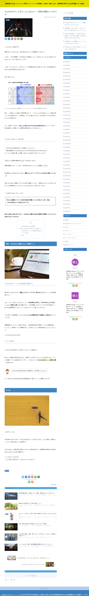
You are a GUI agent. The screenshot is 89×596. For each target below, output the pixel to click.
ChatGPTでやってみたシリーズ (73, 223)
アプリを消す (25, 233)
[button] (85, 13)
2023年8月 (67, 125)
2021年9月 (67, 179)
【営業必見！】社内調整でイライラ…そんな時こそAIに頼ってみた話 (75, 42)
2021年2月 (67, 204)
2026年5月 (67, 61)
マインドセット (69, 234)
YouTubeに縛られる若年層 (28, 226)
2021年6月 (67, 190)
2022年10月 (68, 143)
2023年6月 (67, 133)
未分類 (66, 241)
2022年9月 (67, 147)
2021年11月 (68, 172)
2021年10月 (68, 175)
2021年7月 (67, 186)
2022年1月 (67, 165)
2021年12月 (68, 168)
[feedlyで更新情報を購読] (29, 482)
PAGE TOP (45, 588)
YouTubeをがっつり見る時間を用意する (32, 230)
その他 (7, 470)
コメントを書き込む (30, 575)
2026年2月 (67, 68)
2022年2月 (67, 161)
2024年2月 (67, 104)
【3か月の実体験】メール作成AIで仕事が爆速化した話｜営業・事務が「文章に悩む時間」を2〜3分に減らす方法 (75, 35)
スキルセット (68, 230)
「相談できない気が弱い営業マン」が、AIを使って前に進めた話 (75, 48)
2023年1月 (67, 136)
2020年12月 (68, 211)
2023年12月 (68, 111)
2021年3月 (67, 200)
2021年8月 (67, 182)
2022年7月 (67, 154)
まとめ (22, 235)
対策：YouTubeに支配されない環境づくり (31, 228)
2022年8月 (67, 150)
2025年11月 (68, 79)
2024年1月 (67, 108)
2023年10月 (68, 118)
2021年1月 (67, 207)
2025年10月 (68, 83)
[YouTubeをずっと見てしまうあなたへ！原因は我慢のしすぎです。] (12, 39)
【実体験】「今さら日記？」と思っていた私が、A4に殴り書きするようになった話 (75, 29)
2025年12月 (68, 76)
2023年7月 (67, 129)
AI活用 (66, 220)
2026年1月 (67, 72)
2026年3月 (67, 65)
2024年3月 (67, 101)
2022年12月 (68, 140)
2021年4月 (67, 197)
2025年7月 (67, 93)
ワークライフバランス (70, 237)
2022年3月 (67, 158)
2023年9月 (67, 122)
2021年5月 (67, 193)
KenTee (75, 268)
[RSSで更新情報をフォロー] (32, 482)
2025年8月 (67, 90)
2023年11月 (68, 115)
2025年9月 (67, 86)
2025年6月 (67, 97)
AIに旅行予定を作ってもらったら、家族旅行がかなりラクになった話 (75, 23)
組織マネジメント (69, 245)
